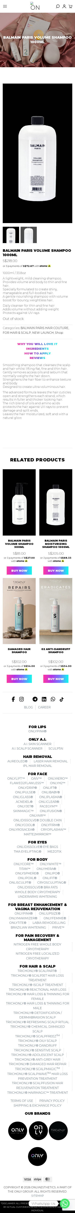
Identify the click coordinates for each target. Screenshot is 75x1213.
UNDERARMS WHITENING (37, 896)
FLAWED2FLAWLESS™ (27, 783)
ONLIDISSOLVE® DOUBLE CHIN (37, 820)
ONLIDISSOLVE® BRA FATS (37, 887)
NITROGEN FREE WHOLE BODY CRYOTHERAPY (37, 947)
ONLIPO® (52, 873)
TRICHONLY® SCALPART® (38, 971)
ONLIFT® (50, 788)
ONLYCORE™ (24, 864)
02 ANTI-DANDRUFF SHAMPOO (55, 651)
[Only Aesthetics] (35, 6)
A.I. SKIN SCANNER (37, 744)
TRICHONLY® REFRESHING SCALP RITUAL (37, 1022)
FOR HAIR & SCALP (17, 332)
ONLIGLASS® (23, 797)
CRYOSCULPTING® (51, 882)
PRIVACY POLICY (52, 1101)
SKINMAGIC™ (23, 811)
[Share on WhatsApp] (6, 433)
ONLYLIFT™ (16, 778)
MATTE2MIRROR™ (37, 834)
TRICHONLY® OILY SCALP (37, 1041)
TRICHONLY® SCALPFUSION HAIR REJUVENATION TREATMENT (37, 1085)
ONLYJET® (25, 806)
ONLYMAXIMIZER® (23, 918)
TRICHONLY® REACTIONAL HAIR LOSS (37, 989)
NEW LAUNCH (43, 332)
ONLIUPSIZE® (49, 913)
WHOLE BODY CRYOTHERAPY (37, 892)
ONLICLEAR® (49, 802)
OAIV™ (36, 778)
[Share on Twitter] (22, 433)
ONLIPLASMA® (50, 797)
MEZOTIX (54, 851)
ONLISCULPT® (20, 882)
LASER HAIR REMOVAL (51, 761)
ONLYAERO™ (58, 778)
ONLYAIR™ (37, 815)
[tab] (37, 344)
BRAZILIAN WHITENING (28, 927)
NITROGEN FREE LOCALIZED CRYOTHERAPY (37, 956)
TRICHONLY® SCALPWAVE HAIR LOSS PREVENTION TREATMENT (37, 1075)
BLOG (28, 707)
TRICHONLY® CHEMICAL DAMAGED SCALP (37, 1029)
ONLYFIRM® (50, 825)
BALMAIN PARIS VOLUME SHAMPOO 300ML (19, 544)
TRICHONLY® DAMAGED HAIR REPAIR (37, 1064)
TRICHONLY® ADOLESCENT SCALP (37, 1055)
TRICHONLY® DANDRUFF (37, 1045)
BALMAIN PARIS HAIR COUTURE (44, 328)
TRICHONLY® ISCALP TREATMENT (37, 985)
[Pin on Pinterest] (38, 433)
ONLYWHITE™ (50, 864)
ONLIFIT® (50, 878)
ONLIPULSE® (25, 792)
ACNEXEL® (24, 802)
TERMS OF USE (22, 1101)
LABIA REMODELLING (49, 923)
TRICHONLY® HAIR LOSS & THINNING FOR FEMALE (37, 996)
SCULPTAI (56, 748)
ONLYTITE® (17, 923)
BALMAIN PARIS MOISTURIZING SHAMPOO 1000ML (56, 544)
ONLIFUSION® (51, 811)
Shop (59, 332)
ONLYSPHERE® (27, 873)
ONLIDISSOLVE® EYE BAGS (37, 847)
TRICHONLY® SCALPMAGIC (37, 1069)
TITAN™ (24, 869)
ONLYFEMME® (55, 918)
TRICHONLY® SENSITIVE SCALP (37, 1050)
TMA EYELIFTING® (27, 851)
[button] (5, 6)
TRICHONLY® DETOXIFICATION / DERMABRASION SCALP (37, 1015)
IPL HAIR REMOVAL (37, 766)
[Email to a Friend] (30, 433)
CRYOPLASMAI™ (53, 829)
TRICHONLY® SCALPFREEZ (37, 1036)
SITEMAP (37, 1195)
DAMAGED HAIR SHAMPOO (19, 651)
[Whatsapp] (65, 1203)
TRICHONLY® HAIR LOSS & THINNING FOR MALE (37, 1006)
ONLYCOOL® (25, 825)
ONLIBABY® (51, 792)
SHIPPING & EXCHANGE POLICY (38, 1105)
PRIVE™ (58, 927)
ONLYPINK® (37, 731)
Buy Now (19, 570)
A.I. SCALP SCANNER (27, 748)
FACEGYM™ (49, 806)
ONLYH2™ (57, 783)
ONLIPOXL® (27, 878)
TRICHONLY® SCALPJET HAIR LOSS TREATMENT (37, 978)
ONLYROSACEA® (22, 829)
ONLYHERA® (46, 869)
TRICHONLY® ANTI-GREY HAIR (37, 1059)
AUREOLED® (17, 761)
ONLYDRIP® (27, 788)
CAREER (44, 707)
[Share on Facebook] (14, 433)
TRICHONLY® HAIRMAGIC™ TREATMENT (37, 1092)
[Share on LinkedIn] (46, 433)
